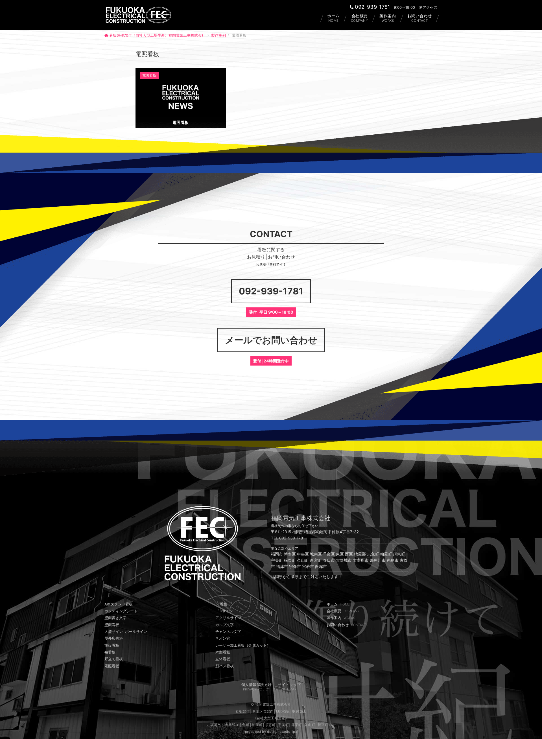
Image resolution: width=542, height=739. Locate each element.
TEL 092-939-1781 (288, 538)
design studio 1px (282, 732)
